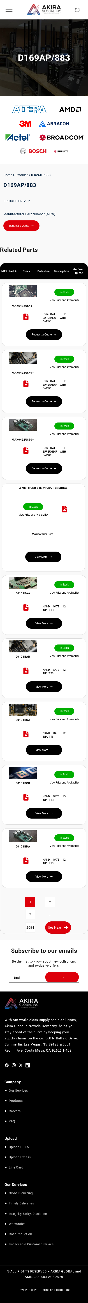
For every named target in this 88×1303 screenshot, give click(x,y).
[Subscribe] (62, 977)
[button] (9, 10)
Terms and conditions (55, 1289)
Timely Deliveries (21, 1203)
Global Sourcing (21, 1193)
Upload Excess (20, 1157)
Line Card (16, 1167)
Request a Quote (19, 225)
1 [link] (30, 902)
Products (16, 1100)
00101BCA (23, 720)
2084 (30, 927)
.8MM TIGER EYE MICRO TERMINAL (43, 487)
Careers (15, 1111)
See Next (54, 927)
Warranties (17, 1224)
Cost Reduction (20, 1234)
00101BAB (23, 656)
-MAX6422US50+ (23, 437)
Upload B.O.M (19, 1147)
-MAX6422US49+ (23, 370)
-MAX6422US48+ (23, 304)
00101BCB (23, 783)
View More (41, 623)
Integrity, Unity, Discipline (28, 1214)
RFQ (12, 1121)
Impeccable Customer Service (31, 1244)
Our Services (18, 1090)
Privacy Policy (27, 1289)
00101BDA (23, 846)
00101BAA (23, 593)
